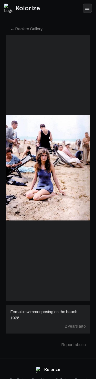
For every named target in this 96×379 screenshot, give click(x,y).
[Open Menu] (87, 8)
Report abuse (73, 345)
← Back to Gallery (26, 29)
